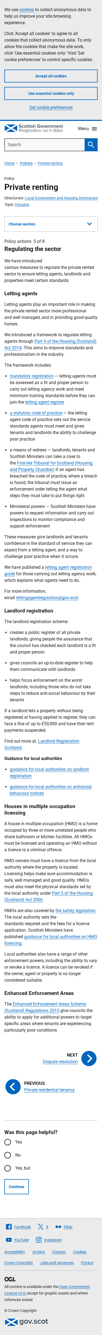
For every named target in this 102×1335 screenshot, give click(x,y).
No (18, 1155)
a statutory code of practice (36, 413)
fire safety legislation (75, 910)
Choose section (22, 224)
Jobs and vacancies (57, 1263)
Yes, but (22, 1168)
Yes (18, 1142)
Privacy (87, 1263)
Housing (22, 204)
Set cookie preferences (51, 107)
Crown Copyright (18, 1263)
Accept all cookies (51, 76)
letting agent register (44, 402)
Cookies (79, 1252)
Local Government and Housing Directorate (61, 198)
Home (9, 163)
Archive (38, 1252)
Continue (16, 1187)
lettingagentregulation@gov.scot (47, 597)
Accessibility (14, 1252)
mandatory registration (32, 376)
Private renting (50, 163)
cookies (26, 9)
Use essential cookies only (51, 93)
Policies (26, 163)
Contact (59, 1252)
